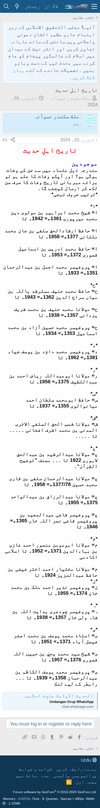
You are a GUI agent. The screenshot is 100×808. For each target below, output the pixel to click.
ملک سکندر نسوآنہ (70, 98)
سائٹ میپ (26, 775)
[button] (94, 6)
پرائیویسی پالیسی (75, 775)
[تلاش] (6, 6)
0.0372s (24, 799)
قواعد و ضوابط (35, 769)
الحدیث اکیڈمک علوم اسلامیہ (58, 696)
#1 (4, 139)
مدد (45, 775)
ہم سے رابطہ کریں (76, 769)
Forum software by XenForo (55, 792)
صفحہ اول (86, 782)
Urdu (86, 760)
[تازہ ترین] (17, 6)
